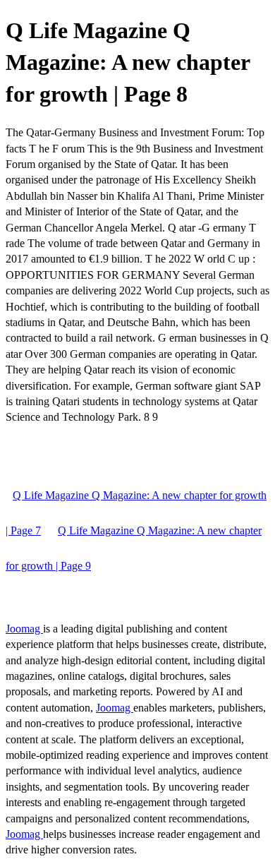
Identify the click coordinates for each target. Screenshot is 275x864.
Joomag (24, 629)
